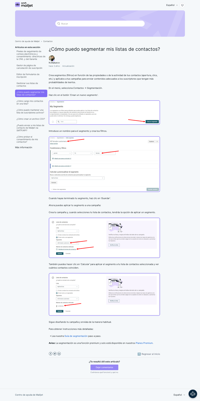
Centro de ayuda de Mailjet (27, 41)
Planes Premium (144, 343)
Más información (23, 147)
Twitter (55, 354)
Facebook (50, 354)
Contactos (48, 41)
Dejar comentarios (104, 367)
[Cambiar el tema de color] (182, 5)
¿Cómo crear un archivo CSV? (31, 119)
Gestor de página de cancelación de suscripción (29, 66)
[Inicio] (24, 6)
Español (170, 5)
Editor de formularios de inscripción (28, 75)
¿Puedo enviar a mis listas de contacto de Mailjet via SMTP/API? (30, 128)
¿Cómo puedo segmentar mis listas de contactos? (30, 93)
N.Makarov (54, 62)
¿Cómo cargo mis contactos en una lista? (30, 102)
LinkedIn (59, 354)
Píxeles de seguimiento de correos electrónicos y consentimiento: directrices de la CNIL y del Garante (31, 55)
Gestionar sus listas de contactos (27, 84)
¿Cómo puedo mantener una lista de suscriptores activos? (30, 111)
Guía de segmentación (76, 336)
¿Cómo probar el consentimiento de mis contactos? (27, 139)
